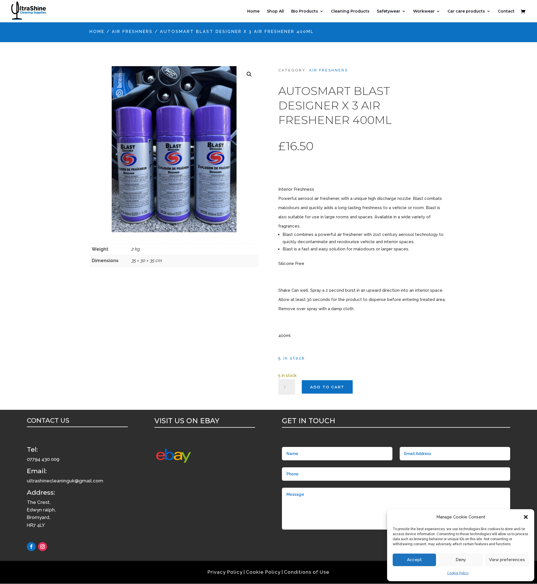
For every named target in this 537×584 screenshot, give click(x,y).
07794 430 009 (43, 459)
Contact (506, 11)
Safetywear (388, 11)
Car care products (466, 11)
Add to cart (327, 387)
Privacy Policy (225, 572)
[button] (526, 517)
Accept (414, 559)
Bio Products (304, 11)
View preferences (507, 559)
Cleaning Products (350, 11)
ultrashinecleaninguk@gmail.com (65, 481)
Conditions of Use (306, 572)
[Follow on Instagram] (42, 546)
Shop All (275, 11)
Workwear (424, 11)
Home (253, 11)
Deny (461, 559)
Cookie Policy (458, 573)
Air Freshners (132, 31)
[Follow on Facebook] (31, 546)
